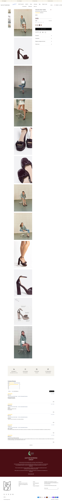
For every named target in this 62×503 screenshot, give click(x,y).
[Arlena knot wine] (9, 11)
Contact (20, 481)
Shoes (31, 4)
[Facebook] (4, 494)
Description (37, 35)
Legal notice (56, 499)
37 (37, 22)
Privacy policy (53, 499)
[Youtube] (6, 494)
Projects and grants (36, 485)
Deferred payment (36, 483)
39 (40, 22)
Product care (37, 44)
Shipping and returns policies (23, 483)
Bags (39, 4)
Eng (51, 5)
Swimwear (35, 4)
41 (43, 22)
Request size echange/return (23, 484)
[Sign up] (57, 488)
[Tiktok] (10, 494)
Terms (34, 484)
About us (35, 6)
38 (38, 22)
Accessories (24, 6)
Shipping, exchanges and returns (40, 41)
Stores (34, 481)
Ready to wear (44, 4)
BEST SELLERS (21, 4)
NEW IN (26, 4)
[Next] (9, 29)
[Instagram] (8, 494)
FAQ (19, 485)
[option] (9, 11)
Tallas (43, 20)
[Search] (59, 5)
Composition (37, 38)
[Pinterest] (12, 494)
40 (41, 22)
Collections (30, 6)
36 (35, 22)
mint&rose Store (8, 499)
